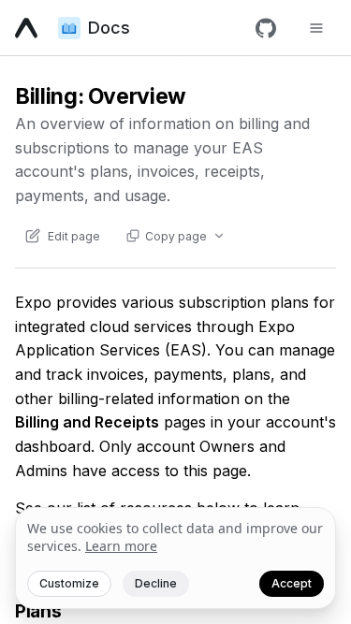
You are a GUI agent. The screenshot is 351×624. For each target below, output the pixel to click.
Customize (69, 583)
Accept (291, 583)
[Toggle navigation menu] (316, 28)
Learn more (121, 546)
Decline (156, 583)
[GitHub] (265, 28)
